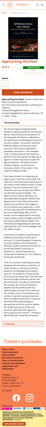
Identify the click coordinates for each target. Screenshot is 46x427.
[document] (23, 418)
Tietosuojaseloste (10, 352)
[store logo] (17, 5)
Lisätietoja (9, 323)
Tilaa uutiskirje (8, 355)
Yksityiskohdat (11, 122)
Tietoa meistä (8, 349)
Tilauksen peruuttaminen (13, 363)
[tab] (23, 123)
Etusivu (4, 13)
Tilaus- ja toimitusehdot (13, 360)
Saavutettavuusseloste (12, 357)
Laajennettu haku (10, 366)
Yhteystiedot (8, 368)
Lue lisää (17, 419)
